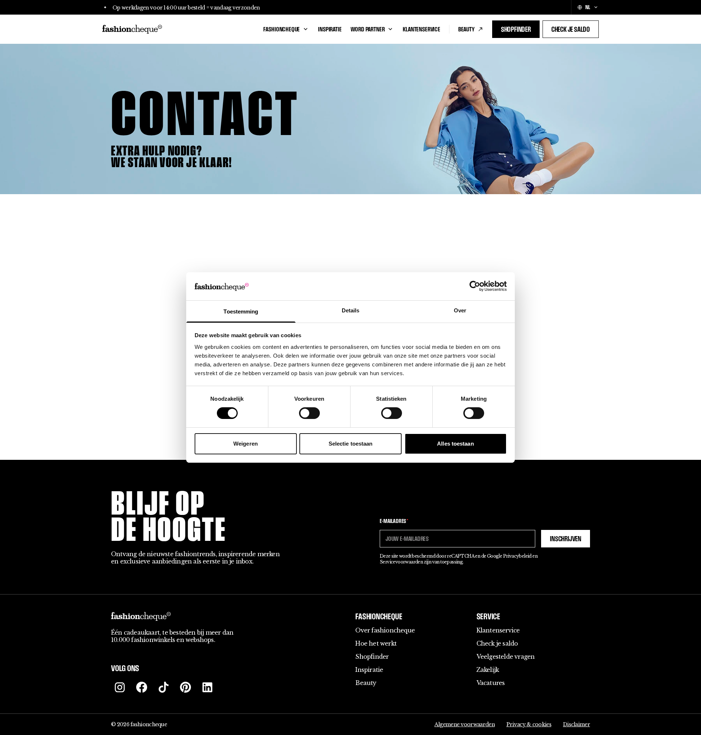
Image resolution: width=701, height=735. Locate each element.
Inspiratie (329, 29)
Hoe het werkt (376, 643)
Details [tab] (351, 310)
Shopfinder (516, 29)
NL (587, 7)
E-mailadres (394, 521)
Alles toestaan (455, 443)
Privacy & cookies (528, 724)
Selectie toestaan (351, 443)
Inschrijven (565, 538)
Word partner (367, 29)
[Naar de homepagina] (178, 29)
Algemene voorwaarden (464, 724)
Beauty (466, 29)
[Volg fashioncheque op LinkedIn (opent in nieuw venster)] (207, 687)
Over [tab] (460, 310)
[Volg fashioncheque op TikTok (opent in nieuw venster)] (163, 687)
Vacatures (490, 682)
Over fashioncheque (385, 630)
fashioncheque (281, 29)
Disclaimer (576, 724)
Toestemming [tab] (240, 311)
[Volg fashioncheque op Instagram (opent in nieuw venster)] (120, 687)
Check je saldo (570, 29)
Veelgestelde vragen (505, 656)
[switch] (309, 413)
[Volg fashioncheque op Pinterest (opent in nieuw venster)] (185, 687)
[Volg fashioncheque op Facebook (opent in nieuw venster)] (141, 687)
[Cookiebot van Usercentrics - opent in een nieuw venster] (475, 286)
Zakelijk (487, 669)
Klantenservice (421, 29)
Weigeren (245, 443)
